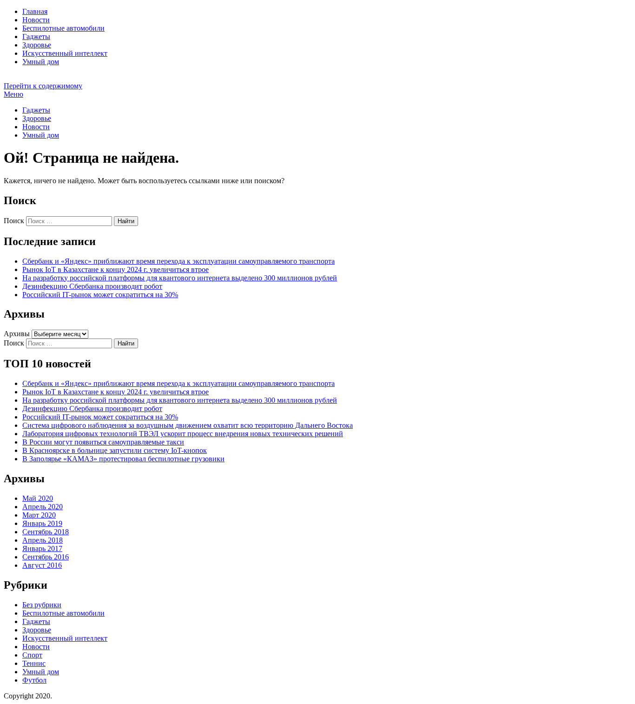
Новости (36, 20)
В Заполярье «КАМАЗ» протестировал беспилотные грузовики (123, 459)
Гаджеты (36, 36)
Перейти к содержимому (43, 86)
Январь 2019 (42, 523)
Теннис (34, 663)
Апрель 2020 (42, 507)
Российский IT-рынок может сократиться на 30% (100, 295)
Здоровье (36, 45)
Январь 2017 (42, 548)
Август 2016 (42, 565)
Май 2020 (37, 498)
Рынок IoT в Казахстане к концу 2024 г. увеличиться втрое (115, 269)
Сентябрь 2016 (45, 557)
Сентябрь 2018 (45, 532)
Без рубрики (41, 605)
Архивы (17, 334)
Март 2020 (39, 515)
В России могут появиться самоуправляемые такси (103, 442)
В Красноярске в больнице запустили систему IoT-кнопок (114, 450)
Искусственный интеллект (64, 53)
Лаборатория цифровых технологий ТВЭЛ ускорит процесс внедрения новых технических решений (182, 434)
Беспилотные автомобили (63, 28)
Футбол (34, 680)
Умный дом (40, 62)
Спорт (32, 655)
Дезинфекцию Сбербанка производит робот (92, 286)
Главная (34, 11)
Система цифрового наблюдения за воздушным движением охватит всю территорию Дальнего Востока (187, 425)
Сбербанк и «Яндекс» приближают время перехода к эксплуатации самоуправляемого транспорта (178, 261)
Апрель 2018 (42, 540)
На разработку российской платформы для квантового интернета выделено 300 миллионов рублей (179, 278)
